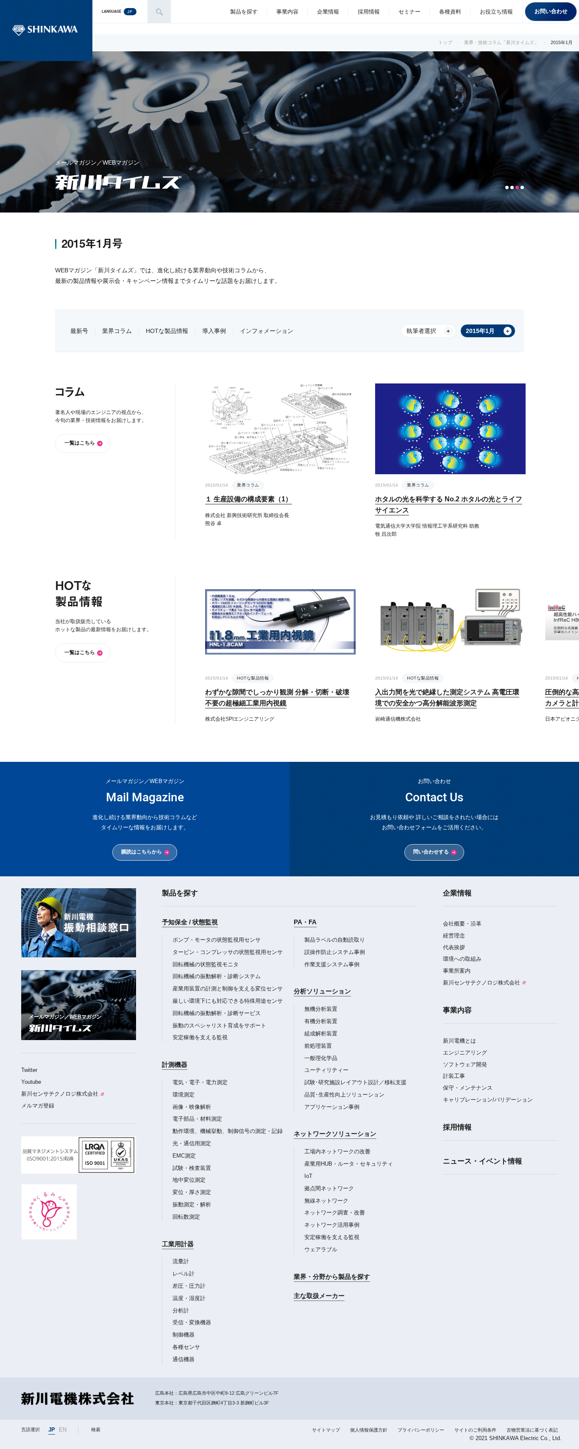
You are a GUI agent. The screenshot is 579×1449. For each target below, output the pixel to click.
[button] (507, 187)
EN (63, 1430)
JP (51, 1430)
